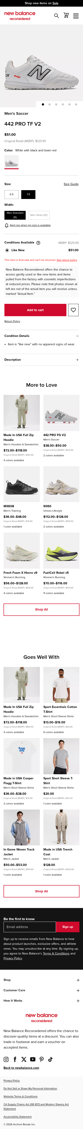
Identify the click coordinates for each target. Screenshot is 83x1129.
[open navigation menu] (75, 15)
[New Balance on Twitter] (24, 1059)
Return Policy (12, 321)
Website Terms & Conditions (21, 1096)
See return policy (67, 260)
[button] (43, 104)
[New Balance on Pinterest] (41, 1059)
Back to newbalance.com (21, 1068)
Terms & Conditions (56, 953)
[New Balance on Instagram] (6, 1059)
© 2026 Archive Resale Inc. (20, 1124)
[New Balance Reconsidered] (19, 15)
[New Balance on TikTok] (50, 1059)
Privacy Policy (13, 958)
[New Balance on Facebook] (15, 1059)
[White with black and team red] (11, 162)
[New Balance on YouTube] (32, 1059)
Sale (55, 3)
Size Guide (71, 184)
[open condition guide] (38, 243)
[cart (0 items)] (66, 15)
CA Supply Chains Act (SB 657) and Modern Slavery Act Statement (36, 1106)
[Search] (56, 15)
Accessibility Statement (18, 1116)
